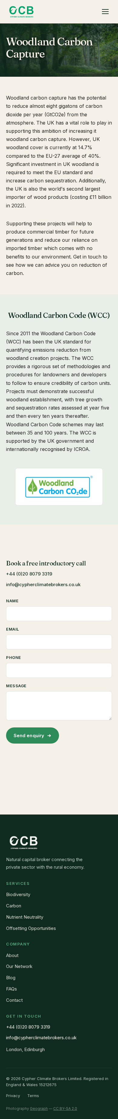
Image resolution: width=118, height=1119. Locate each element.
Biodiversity (18, 894)
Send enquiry (29, 735)
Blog (10, 977)
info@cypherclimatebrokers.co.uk (43, 584)
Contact (14, 1000)
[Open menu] (105, 11)
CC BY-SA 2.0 (65, 1108)
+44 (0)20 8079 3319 (29, 574)
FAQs (11, 989)
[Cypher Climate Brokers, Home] (22, 11)
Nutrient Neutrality (24, 917)
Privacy (13, 1095)
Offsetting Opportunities (31, 928)
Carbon (13, 906)
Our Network (19, 966)
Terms (33, 1095)
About (12, 955)
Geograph (39, 1108)
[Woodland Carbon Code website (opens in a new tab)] (59, 486)
